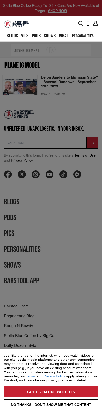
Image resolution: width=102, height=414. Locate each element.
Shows (50, 36)
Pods (36, 36)
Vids (25, 36)
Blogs (12, 36)
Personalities (83, 36)
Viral (64, 36)
